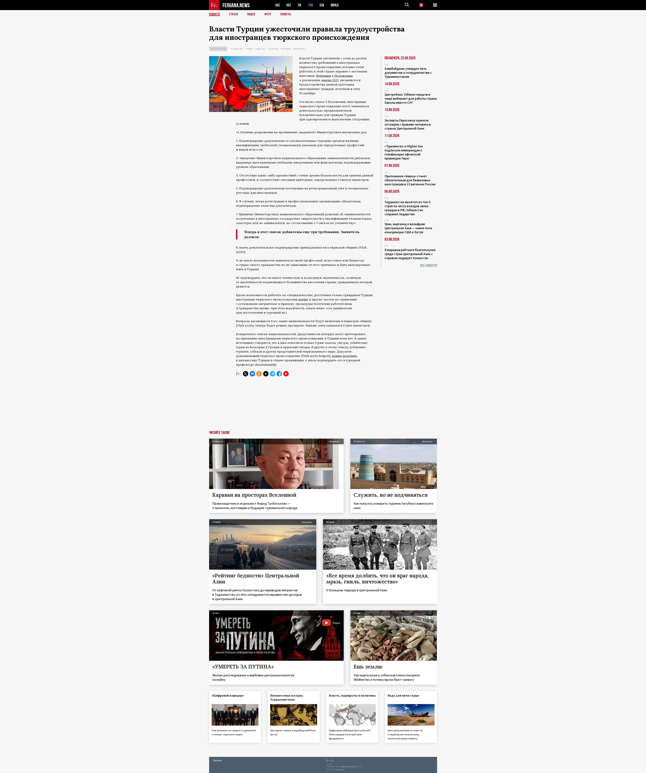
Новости (214, 14)
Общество (260, 49)
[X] (245, 373)
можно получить (344, 356)
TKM (310, 5)
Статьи (233, 14)
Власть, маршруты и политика (352, 695)
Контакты (217, 760)
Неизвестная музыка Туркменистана (286, 697)
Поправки (323, 76)
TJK (299, 5)
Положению (343, 76)
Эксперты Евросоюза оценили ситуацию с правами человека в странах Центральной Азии (408, 124)
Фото (267, 14)
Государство (236, 49)
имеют (303, 299)
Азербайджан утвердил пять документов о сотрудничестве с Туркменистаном (408, 73)
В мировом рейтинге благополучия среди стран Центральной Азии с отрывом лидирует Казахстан (410, 254)
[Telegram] (272, 373)
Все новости (428, 265)
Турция (249, 49)
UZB (322, 5)
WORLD (334, 5)
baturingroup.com (349, 766)
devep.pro (340, 769)
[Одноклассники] (259, 373)
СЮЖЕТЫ (285, 14)
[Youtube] (286, 373)
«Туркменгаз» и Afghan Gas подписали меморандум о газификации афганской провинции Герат (404, 152)
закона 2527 (330, 80)
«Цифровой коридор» (228, 695)
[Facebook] (279, 373)
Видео (251, 14)
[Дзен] (265, 373)
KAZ (277, 5)
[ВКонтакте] (252, 373)
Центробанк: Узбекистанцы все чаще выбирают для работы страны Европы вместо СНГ (411, 98)
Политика (273, 49)
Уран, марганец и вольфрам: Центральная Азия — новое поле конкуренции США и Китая (408, 228)
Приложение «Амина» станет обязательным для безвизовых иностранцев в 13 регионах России (410, 180)
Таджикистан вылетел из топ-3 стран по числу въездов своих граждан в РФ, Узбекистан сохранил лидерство (407, 208)
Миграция (285, 49)
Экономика (299, 49)
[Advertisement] (323, 405)
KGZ (288, 5)
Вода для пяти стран (403, 695)
